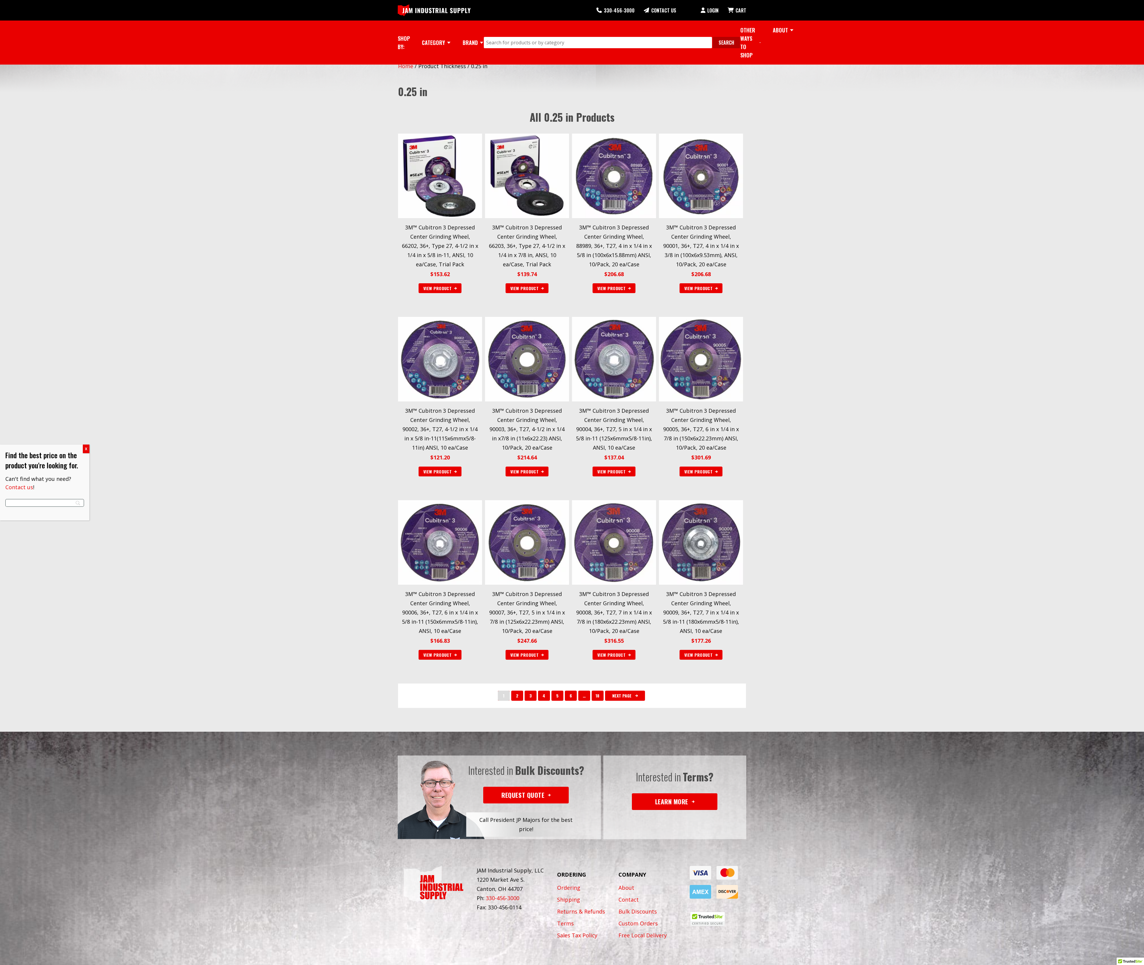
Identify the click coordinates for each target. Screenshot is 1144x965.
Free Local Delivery (642, 935)
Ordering (568, 887)
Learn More (671, 801)
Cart (741, 10)
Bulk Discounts (637, 911)
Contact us (19, 487)
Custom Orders (638, 923)
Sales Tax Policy (577, 935)
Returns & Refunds (581, 911)
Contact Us (663, 10)
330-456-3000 (619, 10)
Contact (628, 899)
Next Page (622, 695)
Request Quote (522, 795)
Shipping (568, 899)
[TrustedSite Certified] (707, 919)
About (626, 887)
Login (713, 10)
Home (405, 66)
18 (597, 695)
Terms (565, 923)
